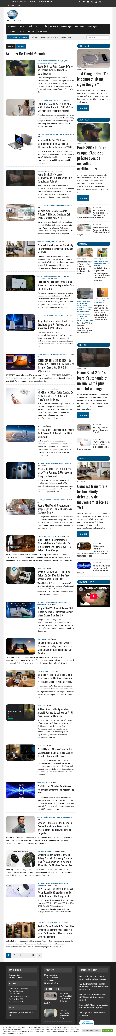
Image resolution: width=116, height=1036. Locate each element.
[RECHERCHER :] (97, 37)
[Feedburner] (104, 1)
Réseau (81, 458)
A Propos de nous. (51, 978)
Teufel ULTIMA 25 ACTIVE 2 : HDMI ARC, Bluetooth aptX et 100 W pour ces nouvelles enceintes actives (55, 106)
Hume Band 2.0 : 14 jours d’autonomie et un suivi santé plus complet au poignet (54, 177)
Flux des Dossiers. (16, 991)
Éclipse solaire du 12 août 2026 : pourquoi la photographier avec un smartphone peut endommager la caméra (54, 647)
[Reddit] (92, 1)
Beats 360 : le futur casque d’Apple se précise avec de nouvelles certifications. (55, 69)
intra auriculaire (63, 205)
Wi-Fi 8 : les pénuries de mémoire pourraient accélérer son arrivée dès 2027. (55, 789)
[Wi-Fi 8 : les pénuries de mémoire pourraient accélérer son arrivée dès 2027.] (20, 796)
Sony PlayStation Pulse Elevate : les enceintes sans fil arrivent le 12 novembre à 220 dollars (55, 324)
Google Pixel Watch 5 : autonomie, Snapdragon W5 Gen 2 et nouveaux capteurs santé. (54, 508)
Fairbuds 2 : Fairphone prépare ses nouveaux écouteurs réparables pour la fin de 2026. (55, 285)
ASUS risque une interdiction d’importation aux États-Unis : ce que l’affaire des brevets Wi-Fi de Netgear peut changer (54, 545)
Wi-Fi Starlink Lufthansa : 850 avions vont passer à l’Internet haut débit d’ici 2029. (55, 433)
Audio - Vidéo (42, 61)
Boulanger (11, 5)
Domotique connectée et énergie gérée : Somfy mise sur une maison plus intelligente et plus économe (84, 267)
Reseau (40, 242)
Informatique (66, 26)
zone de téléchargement (19, 2)
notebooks (57, 134)
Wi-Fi (58, 100)
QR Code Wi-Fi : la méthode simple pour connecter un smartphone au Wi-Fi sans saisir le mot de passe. (54, 678)
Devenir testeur (15, 978)
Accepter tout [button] (107, 1030)
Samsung (40, 851)
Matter (97, 303)
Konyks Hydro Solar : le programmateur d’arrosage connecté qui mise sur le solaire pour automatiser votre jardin (102, 274)
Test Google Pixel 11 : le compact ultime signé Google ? (92, 78)
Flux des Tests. (14, 994)
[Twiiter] (84, 1)
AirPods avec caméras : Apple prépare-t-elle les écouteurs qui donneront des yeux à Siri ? (53, 214)
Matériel (84, 303)
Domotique (92, 26)
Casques (61, 61)
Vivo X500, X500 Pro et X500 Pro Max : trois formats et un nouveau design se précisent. (54, 472)
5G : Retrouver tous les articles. (50, 463)
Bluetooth (52, 61)
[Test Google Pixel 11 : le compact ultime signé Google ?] (93, 66)
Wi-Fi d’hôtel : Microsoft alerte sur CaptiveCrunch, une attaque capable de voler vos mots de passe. (55, 752)
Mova (79, 305)
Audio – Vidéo (41, 26)
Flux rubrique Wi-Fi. (16, 1002)
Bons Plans (42, 31)
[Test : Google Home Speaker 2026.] (50, 1015)
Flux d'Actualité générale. (18, 988)
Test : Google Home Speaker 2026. (65, 1015)
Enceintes (52, 100)
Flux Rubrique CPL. (16, 999)
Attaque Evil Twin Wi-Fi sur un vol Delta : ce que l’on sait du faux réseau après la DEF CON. (54, 575)
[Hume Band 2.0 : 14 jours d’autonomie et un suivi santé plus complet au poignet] (20, 185)
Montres (47, 500)
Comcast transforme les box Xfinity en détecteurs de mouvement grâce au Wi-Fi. (55, 248)
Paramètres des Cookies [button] (91, 1030)
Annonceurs (49, 980)
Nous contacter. (50, 975)
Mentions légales (51, 983)
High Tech (54, 26)
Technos (32, 2)
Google (40, 500)
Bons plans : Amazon (45, 2)
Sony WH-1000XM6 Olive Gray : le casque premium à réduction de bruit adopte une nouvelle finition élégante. (54, 828)
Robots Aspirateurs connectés (83, 316)
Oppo (66, 883)
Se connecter (14, 975)
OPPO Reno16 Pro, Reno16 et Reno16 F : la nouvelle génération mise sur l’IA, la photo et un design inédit (55, 892)
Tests (22, 31)
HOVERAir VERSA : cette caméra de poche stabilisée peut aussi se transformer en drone (55, 395)
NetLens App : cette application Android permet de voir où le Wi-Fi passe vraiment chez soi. (55, 712)
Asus (39, 536)
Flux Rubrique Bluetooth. (18, 996)
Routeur (47, 242)
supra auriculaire (63, 817)
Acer (39, 134)
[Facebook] (80, 1)
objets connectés (26, 26)
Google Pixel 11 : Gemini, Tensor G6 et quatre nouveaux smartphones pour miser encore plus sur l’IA (55, 611)
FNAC (19, 5)
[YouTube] (96, 1)
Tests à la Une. (84, 46)
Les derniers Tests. (52, 989)
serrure (50, 923)
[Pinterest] (100, 1)
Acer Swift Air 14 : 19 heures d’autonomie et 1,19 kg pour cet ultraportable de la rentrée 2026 (54, 143)
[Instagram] (88, 1)
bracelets (41, 171)
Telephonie (11, 26)
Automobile (12, 31)
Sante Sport (80, 26)
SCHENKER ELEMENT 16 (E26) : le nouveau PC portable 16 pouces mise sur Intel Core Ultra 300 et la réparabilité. (55, 365)
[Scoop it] (108, 1)
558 (32, 955)
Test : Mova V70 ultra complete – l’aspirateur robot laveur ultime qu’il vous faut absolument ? (85, 328)
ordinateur (67, 134)
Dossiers (31, 31)
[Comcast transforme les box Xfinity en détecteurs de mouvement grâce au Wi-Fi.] (20, 255)
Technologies (82, 320)
